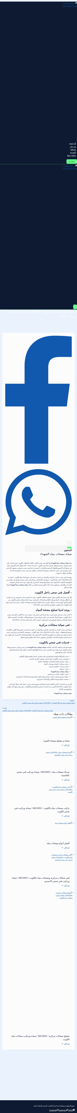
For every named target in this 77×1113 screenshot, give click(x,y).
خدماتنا (73, 149)
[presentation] (40, 726)
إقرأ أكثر (66, 745)
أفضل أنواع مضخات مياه (58, 843)
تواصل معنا (71, 155)
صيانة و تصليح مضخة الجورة (56, 741)
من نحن (73, 146)
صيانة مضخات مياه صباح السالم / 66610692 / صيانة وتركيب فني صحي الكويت (27, 709)
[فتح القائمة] (75, 307)
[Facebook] (38, 463)
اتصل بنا (72, 161)
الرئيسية (72, 143)
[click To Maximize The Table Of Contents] (69, 543)
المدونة (73, 152)
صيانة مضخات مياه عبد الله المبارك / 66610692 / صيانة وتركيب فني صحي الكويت (48, 702)
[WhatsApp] (38, 539)
